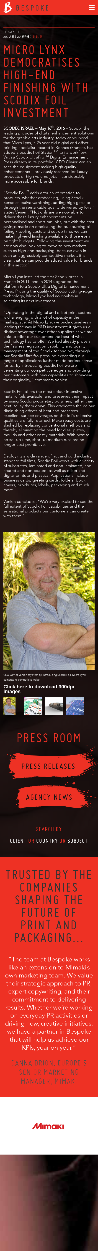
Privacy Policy (36, 1230)
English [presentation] (38, 36)
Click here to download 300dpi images (38, 689)
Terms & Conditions (57, 1230)
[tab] (38, 36)
